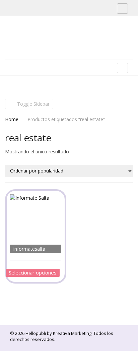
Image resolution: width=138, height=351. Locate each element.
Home (11, 119)
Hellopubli (55, 46)
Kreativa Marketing (72, 333)
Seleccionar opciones (33, 272)
